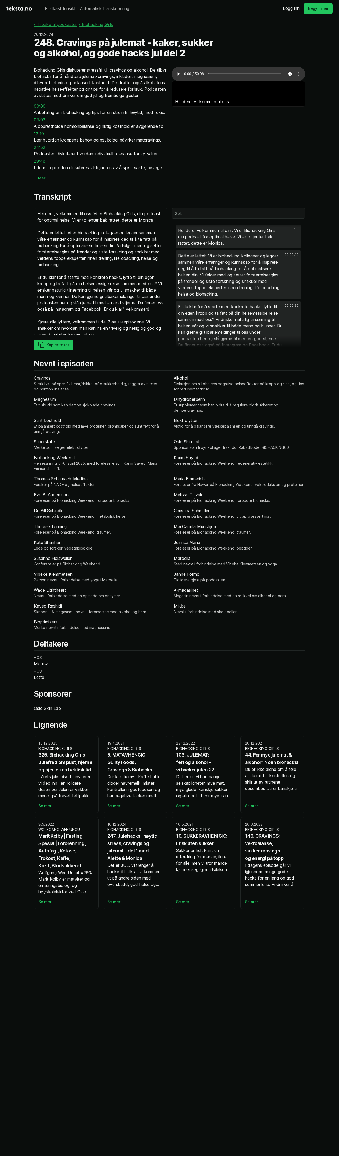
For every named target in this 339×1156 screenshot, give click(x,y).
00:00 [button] (40, 106)
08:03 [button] (40, 119)
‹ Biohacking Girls (96, 24)
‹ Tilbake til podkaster (55, 24)
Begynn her (318, 8)
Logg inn (291, 8)
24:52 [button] (39, 147)
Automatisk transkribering (104, 8)
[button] (238, 236)
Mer (41, 178)
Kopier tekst (58, 344)
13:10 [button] (39, 133)
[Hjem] (19, 8)
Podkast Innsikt (60, 8)
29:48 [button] (40, 161)
